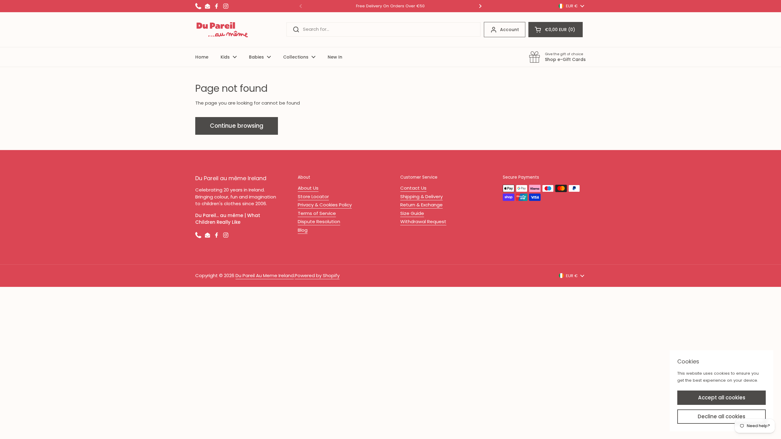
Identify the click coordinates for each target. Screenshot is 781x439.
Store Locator (313, 196)
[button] (555, 29)
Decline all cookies (721, 416)
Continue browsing (236, 126)
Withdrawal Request (423, 221)
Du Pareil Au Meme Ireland (265, 275)
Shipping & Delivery (421, 196)
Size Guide (412, 213)
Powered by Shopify (317, 275)
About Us (308, 188)
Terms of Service (317, 213)
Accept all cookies (721, 397)
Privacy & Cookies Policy (325, 205)
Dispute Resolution (319, 221)
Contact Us (413, 188)
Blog (303, 230)
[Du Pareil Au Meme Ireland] (222, 29)
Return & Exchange (421, 205)
